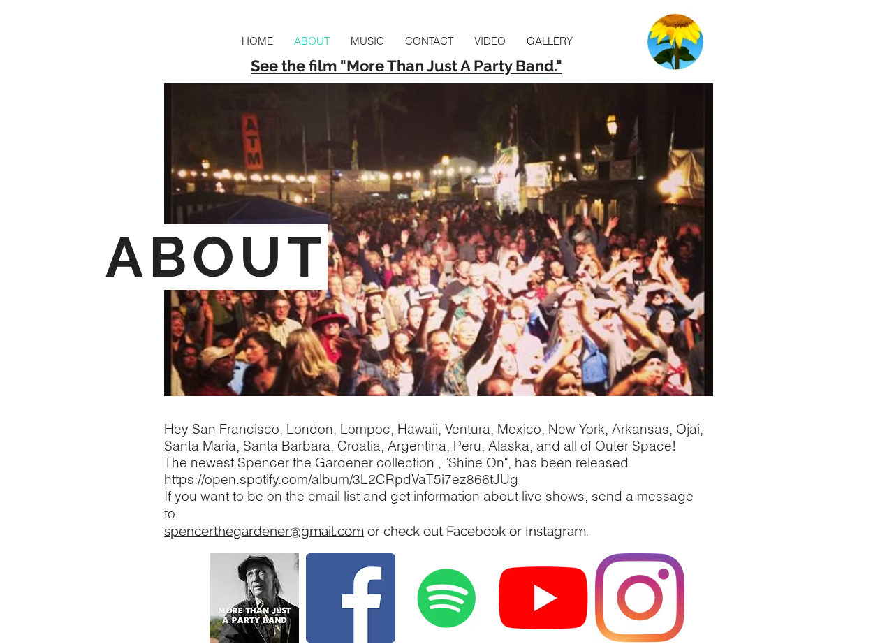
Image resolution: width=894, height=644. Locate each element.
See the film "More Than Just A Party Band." (406, 66)
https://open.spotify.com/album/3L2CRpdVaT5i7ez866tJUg (341, 479)
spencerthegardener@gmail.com (264, 531)
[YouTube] (543, 598)
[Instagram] (639, 598)
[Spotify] (447, 598)
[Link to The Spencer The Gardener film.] (254, 598)
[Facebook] (350, 598)
